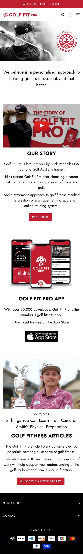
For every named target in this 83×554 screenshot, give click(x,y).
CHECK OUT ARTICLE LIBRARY (40, 481)
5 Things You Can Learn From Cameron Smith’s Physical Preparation (41, 423)
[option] (41, 4)
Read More (40, 217)
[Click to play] (41, 126)
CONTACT (10, 516)
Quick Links (12, 503)
